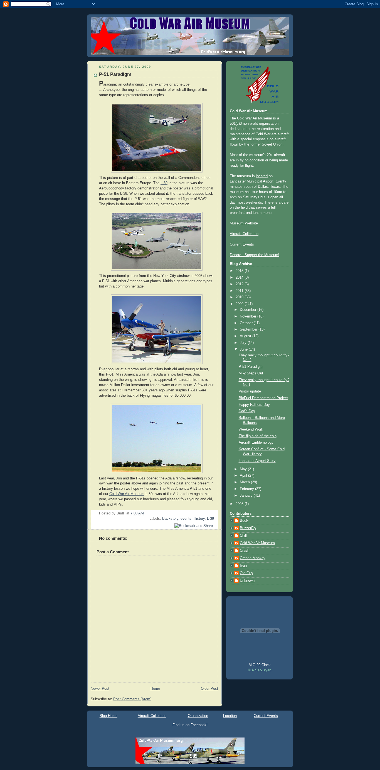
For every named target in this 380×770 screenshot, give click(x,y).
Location (230, 716)
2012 (240, 284)
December (248, 310)
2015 (240, 271)
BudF (244, 520)
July (244, 343)
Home (155, 689)
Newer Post (100, 689)
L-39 (164, 183)
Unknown (247, 580)
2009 (240, 304)
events (186, 519)
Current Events (242, 244)
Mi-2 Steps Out (251, 373)
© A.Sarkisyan (259, 670)
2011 (240, 291)
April (244, 476)
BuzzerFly (248, 528)
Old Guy (246, 573)
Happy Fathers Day (254, 405)
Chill (243, 536)
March (245, 482)
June (244, 349)
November (248, 316)
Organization (198, 716)
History (199, 519)
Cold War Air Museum (126, 494)
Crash (244, 550)
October (247, 323)
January (247, 496)
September (249, 329)
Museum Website (244, 223)
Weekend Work (251, 429)
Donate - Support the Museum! (254, 255)
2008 (240, 504)
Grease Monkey (252, 558)
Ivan (243, 566)
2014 (240, 277)
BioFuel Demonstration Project (263, 398)
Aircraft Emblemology (256, 442)
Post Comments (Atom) (132, 699)
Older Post (209, 689)
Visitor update (250, 391)
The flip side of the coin (258, 436)
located (262, 176)
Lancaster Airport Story (257, 461)
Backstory (170, 519)
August (246, 336)
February (247, 489)
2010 (240, 297)
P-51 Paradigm (115, 74)
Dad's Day (247, 411)
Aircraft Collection (244, 234)
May (244, 469)
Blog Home (108, 716)
